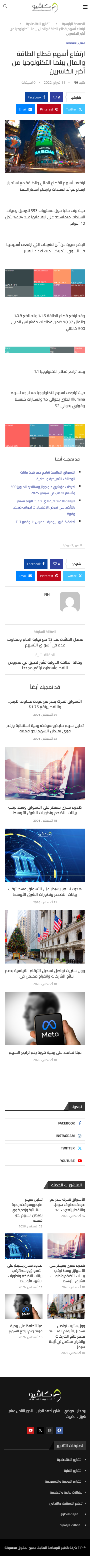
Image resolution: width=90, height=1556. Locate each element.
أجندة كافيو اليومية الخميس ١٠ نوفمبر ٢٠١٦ (45, 522)
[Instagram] (49, 1430)
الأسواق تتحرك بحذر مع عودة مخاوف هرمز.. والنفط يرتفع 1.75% (45, 703)
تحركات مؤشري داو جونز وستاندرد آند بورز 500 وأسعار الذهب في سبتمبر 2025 (42, 490)
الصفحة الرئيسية (73, 23)
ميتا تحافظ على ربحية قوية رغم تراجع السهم (45, 1052)
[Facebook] (59, 1430)
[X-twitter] (40, 1430)
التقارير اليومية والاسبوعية (63, 1481)
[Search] (5, 7)
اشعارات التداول (71, 1514)
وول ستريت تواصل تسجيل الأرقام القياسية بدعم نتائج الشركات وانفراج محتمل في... (45, 973)
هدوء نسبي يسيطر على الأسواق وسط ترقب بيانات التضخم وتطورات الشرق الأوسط (45, 809)
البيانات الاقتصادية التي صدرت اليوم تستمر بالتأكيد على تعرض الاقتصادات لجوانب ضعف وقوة (44, 507)
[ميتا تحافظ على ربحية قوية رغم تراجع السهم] (45, 1018)
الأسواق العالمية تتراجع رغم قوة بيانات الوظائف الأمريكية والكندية (47, 475)
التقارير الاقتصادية (39, 23)
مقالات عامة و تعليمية (66, 1492)
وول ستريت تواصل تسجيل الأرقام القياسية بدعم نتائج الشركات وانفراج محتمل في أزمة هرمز (67, 1336)
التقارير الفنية (73, 1470)
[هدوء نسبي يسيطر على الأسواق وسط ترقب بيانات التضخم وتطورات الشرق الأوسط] (45, 773)
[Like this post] (55, 97)
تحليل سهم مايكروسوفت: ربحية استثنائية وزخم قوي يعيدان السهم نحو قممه (45, 728)
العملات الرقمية (71, 1525)
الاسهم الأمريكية (72, 545)
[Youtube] (30, 1430)
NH (76, 82)
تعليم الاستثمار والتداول (65, 1503)
